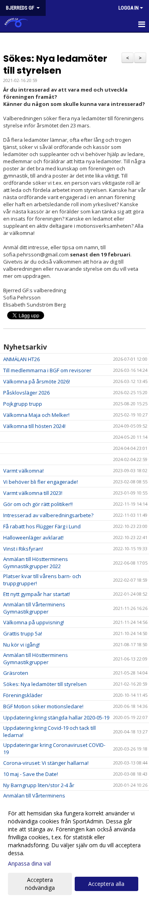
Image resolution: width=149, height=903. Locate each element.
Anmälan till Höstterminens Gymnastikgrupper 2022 (35, 562)
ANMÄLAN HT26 (21, 359)
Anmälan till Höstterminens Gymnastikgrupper (35, 658)
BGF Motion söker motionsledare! (43, 706)
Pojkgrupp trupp (22, 403)
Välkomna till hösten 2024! (34, 426)
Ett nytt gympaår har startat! (36, 594)
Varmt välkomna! (23, 470)
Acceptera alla (106, 883)
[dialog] (74, 850)
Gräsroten (15, 672)
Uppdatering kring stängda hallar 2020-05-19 (56, 717)
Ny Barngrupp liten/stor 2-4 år (38, 785)
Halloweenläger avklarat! (33, 537)
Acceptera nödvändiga (40, 883)
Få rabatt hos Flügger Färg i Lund (42, 526)
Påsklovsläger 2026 (26, 392)
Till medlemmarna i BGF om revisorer (47, 370)
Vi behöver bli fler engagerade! (40, 481)
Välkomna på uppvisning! (33, 622)
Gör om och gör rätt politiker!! (38, 504)
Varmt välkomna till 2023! (32, 492)
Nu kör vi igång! (21, 644)
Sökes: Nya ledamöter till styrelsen (55, 64)
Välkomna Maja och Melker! (36, 414)
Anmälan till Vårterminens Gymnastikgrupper (34, 608)
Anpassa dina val (29, 863)
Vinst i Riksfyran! (23, 548)
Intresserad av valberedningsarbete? (48, 515)
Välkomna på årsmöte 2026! (36, 381)
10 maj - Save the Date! (30, 774)
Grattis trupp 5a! (22, 633)
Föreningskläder (23, 695)
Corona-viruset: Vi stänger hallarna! (46, 762)
